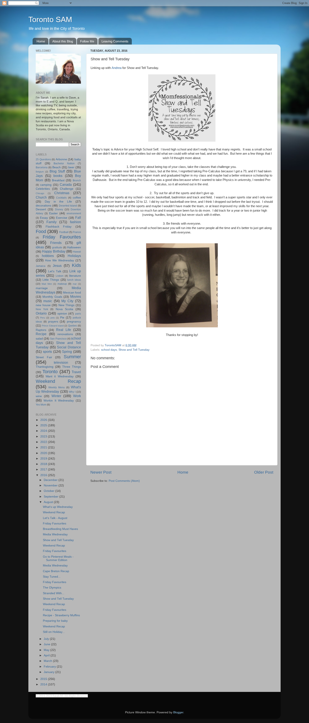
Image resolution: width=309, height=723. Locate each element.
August (49, 502)
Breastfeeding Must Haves (60, 529)
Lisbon (59, 275)
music (47, 301)
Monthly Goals (52, 296)
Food (41, 231)
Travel (76, 372)
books (57, 176)
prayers (53, 321)
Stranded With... (53, 593)
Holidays (74, 256)
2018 (44, 464)
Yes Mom (41, 404)
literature (75, 275)
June (47, 644)
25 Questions (43, 159)
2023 (44, 436)
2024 (44, 430)
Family (51, 222)
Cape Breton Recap (56, 571)
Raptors (41, 330)
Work (77, 396)
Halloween (74, 247)
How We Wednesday (59, 260)
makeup (62, 283)
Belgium (40, 171)
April (47, 655)
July (47, 638)
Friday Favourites (62, 237)
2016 (44, 475)
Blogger (178, 712)
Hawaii (77, 251)
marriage (42, 288)
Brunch (77, 180)
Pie (62, 317)
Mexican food (72, 292)
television (61, 362)
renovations (65, 334)
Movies (75, 296)
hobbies (48, 256)
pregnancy (74, 321)
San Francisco (58, 338)
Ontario (41, 313)
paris (78, 313)
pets (52, 317)
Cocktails (61, 197)
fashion (75, 222)
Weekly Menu (56, 387)
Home (41, 41)
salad (39, 338)
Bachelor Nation (64, 163)
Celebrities (43, 188)
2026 (44, 419)
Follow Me (87, 41)
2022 (44, 442)
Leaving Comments (115, 41)
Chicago (40, 193)
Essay (44, 217)
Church (41, 197)
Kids (76, 265)
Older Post (263, 472)
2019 (44, 458)
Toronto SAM (50, 19)
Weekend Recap (58, 381)
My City (67, 301)
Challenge (66, 188)
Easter (53, 213)
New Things (66, 305)
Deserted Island (68, 205)
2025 (44, 425)
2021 (44, 447)
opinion (62, 313)
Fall (78, 217)
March (48, 660)
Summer (72, 356)
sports (47, 351)
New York (42, 309)
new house (43, 305)
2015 (44, 679)
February (50, 666)
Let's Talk (54, 271)
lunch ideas (74, 279)
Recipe (41, 334)
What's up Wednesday (58, 506)
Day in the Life (58, 201)
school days (109, 349)
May (47, 650)
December (51, 480)
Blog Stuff (57, 171)
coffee (77, 197)
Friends (56, 243)
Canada (66, 184)
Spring (67, 351)
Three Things (71, 366)
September (51, 496)
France (77, 232)
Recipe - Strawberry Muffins (61, 615)
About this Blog (62, 41)
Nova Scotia (64, 309)
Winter (56, 396)
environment (74, 213)
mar (75, 284)
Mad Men (47, 284)
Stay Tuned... (52, 576)
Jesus (57, 265)
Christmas (61, 193)
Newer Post (100, 472)
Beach (56, 167)
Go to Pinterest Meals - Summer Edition (58, 558)
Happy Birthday (53, 251)
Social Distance (69, 347)
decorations (43, 205)
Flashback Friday (59, 226)
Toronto (50, 371)
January (49, 672)
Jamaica (40, 266)
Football (64, 232)
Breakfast (58, 180)
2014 (44, 684)
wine (39, 396)
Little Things (50, 279)
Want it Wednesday (60, 376)
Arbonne (61, 159)
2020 (44, 453)
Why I (72, 391)
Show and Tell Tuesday (134, 349)
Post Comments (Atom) (124, 480)
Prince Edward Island (53, 325)
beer (71, 167)
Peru (42, 317)
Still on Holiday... (54, 631)
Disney (59, 209)
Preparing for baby (55, 620)
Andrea (116, 68)
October (49, 491)
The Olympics (52, 587)
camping (46, 184)
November (51, 485)
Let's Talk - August (55, 518)
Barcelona (42, 167)
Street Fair (44, 357)
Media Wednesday (55, 534)
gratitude (57, 247)
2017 (44, 469)
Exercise (61, 217)
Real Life (63, 330)
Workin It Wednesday (59, 400)
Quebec (72, 325)
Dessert (41, 209)
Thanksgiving (44, 366)
